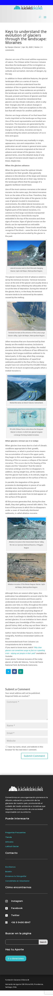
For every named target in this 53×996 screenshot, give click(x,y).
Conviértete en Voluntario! (17, 881)
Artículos (9, 842)
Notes (37, 47)
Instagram (17, 901)
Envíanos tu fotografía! (15, 876)
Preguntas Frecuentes (15, 832)
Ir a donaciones (16, 958)
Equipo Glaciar (14, 47)
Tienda (8, 837)
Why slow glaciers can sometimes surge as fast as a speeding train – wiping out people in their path (25, 650)
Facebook (17, 908)
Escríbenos (10, 867)
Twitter (15, 915)
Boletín (8, 871)
